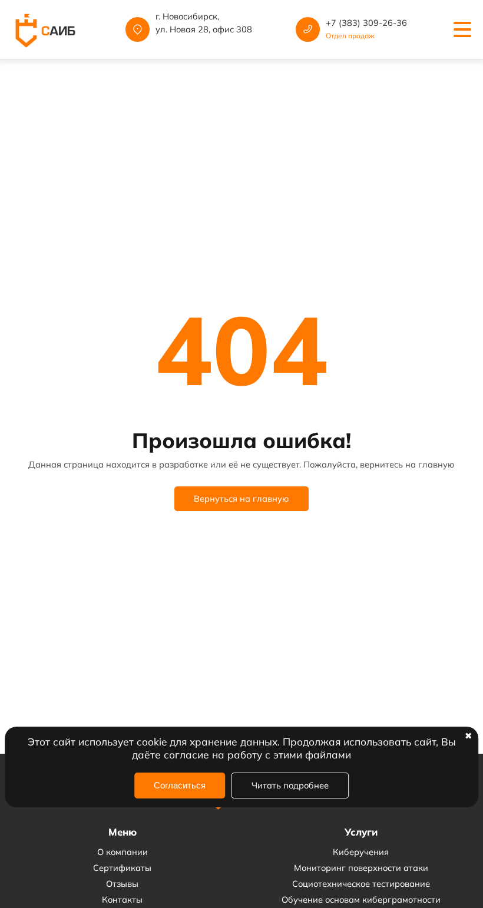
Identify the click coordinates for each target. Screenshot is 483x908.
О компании (122, 851)
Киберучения (361, 851)
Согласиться (180, 785)
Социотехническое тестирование (361, 883)
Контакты (122, 899)
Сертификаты (122, 867)
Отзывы (122, 883)
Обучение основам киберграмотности (361, 899)
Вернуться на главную (241, 498)
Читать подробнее (290, 785)
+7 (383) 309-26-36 (366, 22)
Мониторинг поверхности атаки (361, 867)
